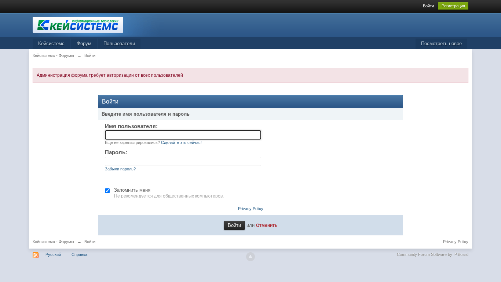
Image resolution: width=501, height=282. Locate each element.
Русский (53, 254)
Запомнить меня (132, 190)
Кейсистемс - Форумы (53, 241)
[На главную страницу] (98, 24)
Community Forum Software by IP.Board (432, 254)
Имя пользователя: (131, 126)
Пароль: (116, 152)
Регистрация (453, 6)
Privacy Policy (250, 208)
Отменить (266, 225)
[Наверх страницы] (250, 256)
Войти (428, 6)
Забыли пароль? (120, 169)
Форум (84, 43)
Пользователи (119, 43)
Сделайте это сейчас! (181, 142)
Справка (79, 254)
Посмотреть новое (441, 43)
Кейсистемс (51, 43)
